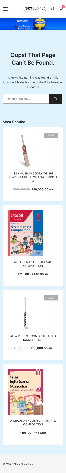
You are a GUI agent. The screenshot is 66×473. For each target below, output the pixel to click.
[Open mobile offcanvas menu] (5, 8)
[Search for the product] (55, 99)
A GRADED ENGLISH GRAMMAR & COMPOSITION (33, 422)
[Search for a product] (44, 8)
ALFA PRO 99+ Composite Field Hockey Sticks (33, 338)
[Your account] (53, 9)
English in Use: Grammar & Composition (33, 264)
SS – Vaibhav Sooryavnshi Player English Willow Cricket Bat (33, 177)
